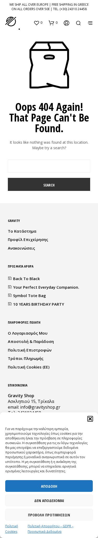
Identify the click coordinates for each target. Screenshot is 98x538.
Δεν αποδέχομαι (49, 500)
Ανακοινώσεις (21, 248)
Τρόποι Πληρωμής (25, 358)
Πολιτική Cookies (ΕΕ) (28, 367)
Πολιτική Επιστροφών (29, 350)
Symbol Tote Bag (29, 295)
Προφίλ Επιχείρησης (28, 239)
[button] (90, 418)
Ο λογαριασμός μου (28, 333)
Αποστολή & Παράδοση (31, 341)
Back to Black (26, 278)
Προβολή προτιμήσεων (49, 514)
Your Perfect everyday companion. (46, 287)
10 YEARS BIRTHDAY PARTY (38, 304)
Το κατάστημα (22, 231)
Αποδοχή (49, 486)
